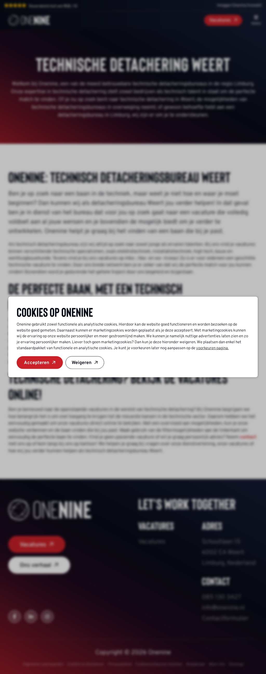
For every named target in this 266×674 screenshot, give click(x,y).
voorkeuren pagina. (212, 348)
